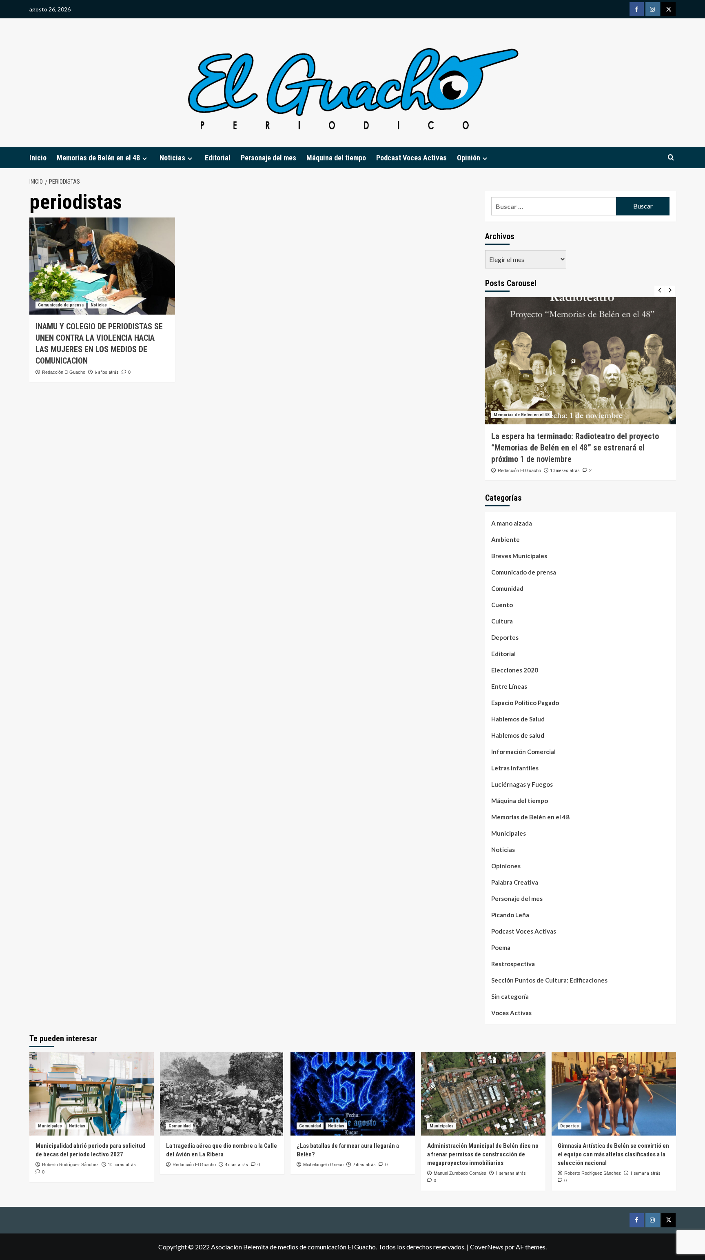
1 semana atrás (511, 1173)
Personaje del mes (268, 157)
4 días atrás (236, 1164)
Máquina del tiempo (336, 157)
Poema (500, 947)
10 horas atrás (122, 1164)
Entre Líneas (509, 686)
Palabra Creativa (514, 882)
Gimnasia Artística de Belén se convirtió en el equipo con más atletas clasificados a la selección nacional (613, 1154)
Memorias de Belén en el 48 (98, 157)
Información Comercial (523, 751)
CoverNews (486, 1247)
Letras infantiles (515, 768)
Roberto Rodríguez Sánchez (70, 1164)
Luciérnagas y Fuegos (522, 784)
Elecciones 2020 (514, 670)
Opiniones (506, 866)
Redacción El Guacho (63, 372)
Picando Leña (510, 914)
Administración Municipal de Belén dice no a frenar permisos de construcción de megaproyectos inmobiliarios (483, 1154)
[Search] (671, 158)
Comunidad (507, 588)
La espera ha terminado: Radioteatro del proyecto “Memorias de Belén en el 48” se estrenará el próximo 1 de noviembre (575, 447)
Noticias (99, 305)
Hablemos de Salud (518, 719)
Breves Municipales (519, 555)
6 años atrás (107, 372)
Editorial (218, 157)
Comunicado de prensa (61, 305)
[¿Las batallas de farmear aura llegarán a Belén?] (352, 1093)
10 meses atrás (565, 470)
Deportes (505, 637)
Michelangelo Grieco (323, 1164)
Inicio (38, 157)
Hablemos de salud (517, 735)
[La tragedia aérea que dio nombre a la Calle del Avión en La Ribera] (222, 1093)
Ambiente (505, 539)
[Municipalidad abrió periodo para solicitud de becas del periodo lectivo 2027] (91, 1093)
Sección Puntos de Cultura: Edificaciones (549, 980)
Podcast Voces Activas (411, 157)
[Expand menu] (144, 158)
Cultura (502, 621)
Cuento (502, 604)
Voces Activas (511, 1012)
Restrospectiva (513, 963)
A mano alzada (511, 523)
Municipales (508, 833)
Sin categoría (510, 996)
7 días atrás (364, 1164)
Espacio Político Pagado (525, 702)
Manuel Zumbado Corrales (460, 1173)
